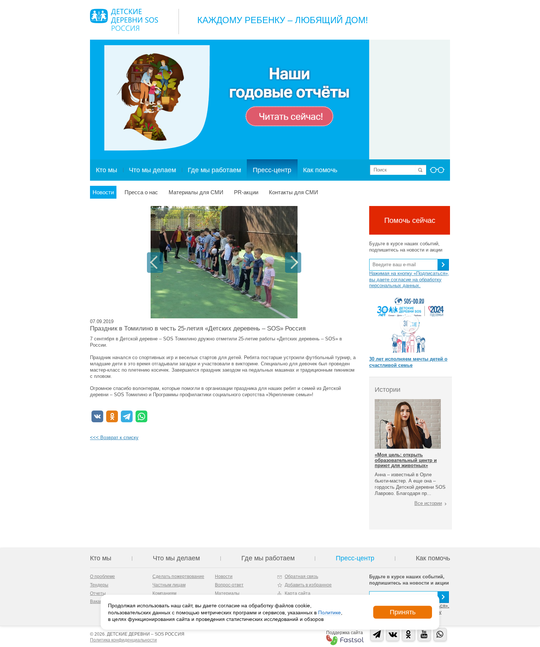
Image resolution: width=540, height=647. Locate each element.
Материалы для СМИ (196, 192)
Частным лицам (169, 585)
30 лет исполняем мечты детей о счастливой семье (408, 362)
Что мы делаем (152, 170)
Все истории (428, 503)
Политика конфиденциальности (123, 640)
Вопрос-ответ (229, 585)
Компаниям (164, 593)
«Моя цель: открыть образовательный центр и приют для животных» (406, 460)
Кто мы (106, 170)
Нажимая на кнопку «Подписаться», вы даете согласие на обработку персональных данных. (409, 280)
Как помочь (320, 170)
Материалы (227, 593)
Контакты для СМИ (293, 192)
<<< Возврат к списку (114, 437)
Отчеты (98, 593)
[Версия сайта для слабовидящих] (437, 172)
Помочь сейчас (409, 220)
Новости (103, 192)
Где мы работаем (214, 170)
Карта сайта (297, 593)
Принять (402, 612)
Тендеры (99, 585)
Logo (124, 20)
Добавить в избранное (308, 585)
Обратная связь (301, 576)
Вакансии (100, 601)
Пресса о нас (141, 192)
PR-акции (246, 192)
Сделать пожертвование (178, 576)
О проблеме (102, 576)
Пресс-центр (272, 170)
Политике (329, 612)
